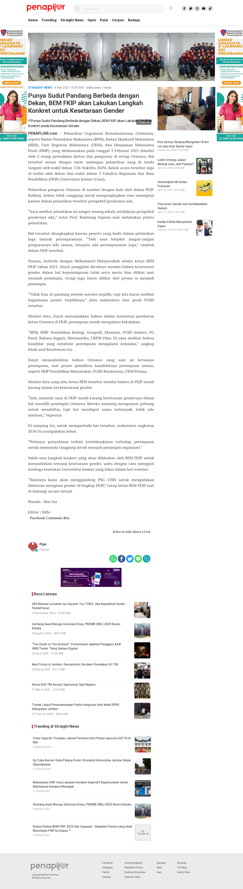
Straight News (72, 20)
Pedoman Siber (132, 877)
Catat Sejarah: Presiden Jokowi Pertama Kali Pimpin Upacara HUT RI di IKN (82, 740)
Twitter (105, 872)
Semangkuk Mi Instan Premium (172, 184)
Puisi (104, 20)
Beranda (181, 863)
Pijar (43, 544)
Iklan (159, 867)
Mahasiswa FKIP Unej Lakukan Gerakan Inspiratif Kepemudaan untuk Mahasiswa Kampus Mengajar (80, 784)
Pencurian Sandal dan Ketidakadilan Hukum (182, 206)
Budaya (134, 20)
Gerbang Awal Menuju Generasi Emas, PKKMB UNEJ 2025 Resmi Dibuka (82, 804)
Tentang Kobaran (133, 863)
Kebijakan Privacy (133, 867)
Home (33, 20)
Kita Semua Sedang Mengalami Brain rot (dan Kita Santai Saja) (183, 144)
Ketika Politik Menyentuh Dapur (175, 224)
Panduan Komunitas (135, 872)
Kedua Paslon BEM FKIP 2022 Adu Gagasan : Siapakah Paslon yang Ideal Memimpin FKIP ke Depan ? (82, 828)
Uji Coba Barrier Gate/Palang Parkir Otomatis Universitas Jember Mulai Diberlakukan (82, 762)
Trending (49, 20)
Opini (92, 20)
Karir (159, 872)
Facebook (107, 863)
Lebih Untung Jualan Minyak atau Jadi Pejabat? (176, 162)
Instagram (107, 867)
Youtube (106, 877)
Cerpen (118, 20)
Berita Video (183, 872)
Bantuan (161, 863)
